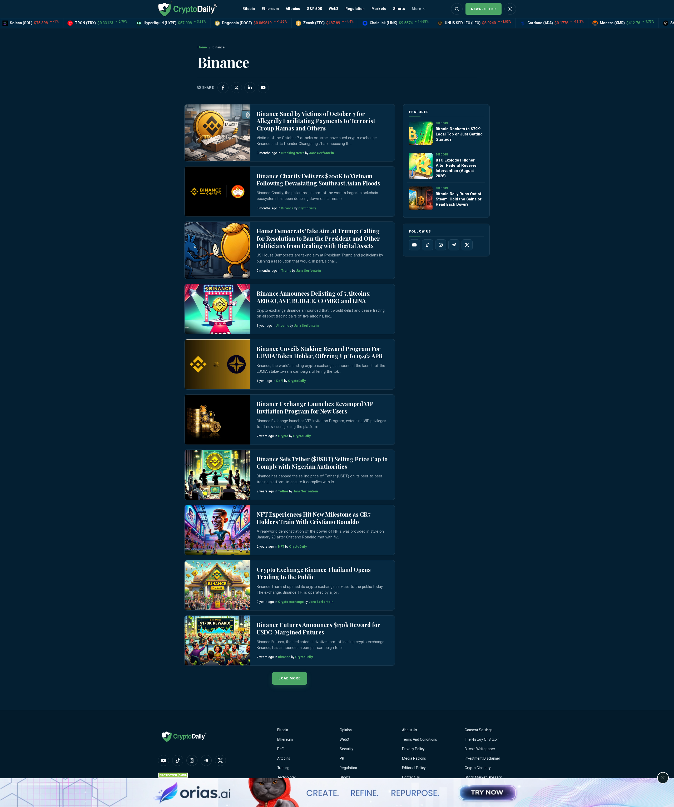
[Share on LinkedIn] (249, 87)
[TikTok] (427, 244)
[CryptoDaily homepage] (187, 8)
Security (346, 749)
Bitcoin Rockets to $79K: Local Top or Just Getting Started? (459, 134)
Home (202, 47)
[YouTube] (414, 244)
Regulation (355, 9)
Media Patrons (414, 758)
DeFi (280, 749)
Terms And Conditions (419, 739)
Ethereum (270, 9)
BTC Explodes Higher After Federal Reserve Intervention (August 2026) (456, 168)
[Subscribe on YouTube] (263, 87)
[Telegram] (453, 244)
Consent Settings (479, 730)
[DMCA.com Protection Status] (174, 775)
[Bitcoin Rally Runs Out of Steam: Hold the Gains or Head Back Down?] (421, 198)
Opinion (346, 730)
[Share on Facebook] (223, 87)
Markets (378, 9)
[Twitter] (467, 244)
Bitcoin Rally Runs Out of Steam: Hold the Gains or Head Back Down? (459, 199)
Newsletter (483, 9)
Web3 (334, 9)
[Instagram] (440, 244)
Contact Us (411, 777)
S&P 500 (314, 9)
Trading (283, 768)
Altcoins (293, 9)
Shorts (399, 9)
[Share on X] (236, 87)
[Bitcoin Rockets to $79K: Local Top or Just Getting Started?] (421, 133)
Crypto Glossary (478, 768)
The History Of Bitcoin (482, 739)
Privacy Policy (413, 749)
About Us (409, 730)
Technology (286, 777)
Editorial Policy (414, 768)
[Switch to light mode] (510, 9)
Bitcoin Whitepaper (480, 749)
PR (342, 758)
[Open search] (457, 9)
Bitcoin (248, 9)
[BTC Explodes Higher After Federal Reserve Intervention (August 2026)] (421, 166)
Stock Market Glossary (483, 777)
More (416, 9)
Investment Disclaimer (482, 758)
